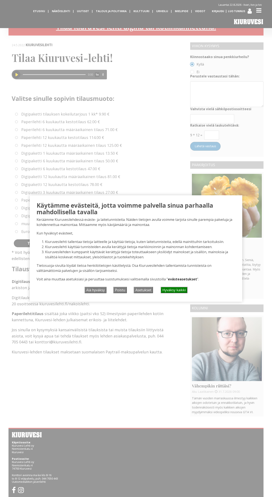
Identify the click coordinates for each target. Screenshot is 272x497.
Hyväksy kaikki (174, 290)
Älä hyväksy (95, 290)
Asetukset (143, 290)
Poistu (120, 290)
